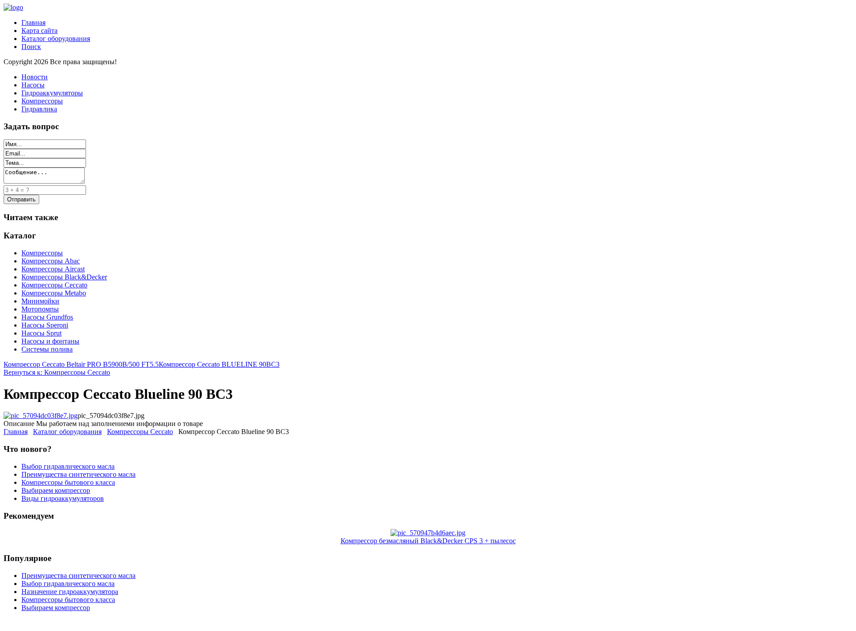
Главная (33, 22)
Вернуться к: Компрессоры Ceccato (57, 372)
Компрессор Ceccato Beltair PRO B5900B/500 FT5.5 (81, 364)
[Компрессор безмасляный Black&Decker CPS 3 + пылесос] (428, 533)
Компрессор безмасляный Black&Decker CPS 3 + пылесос (428, 541)
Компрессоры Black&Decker (64, 277)
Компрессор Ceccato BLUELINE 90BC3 (219, 364)
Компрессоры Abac (50, 261)
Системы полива (47, 349)
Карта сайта (39, 30)
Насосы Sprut (41, 333)
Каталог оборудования (55, 38)
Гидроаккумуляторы (52, 93)
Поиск (31, 46)
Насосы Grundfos (47, 317)
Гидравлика (39, 109)
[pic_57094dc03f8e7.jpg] (41, 415)
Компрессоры (42, 101)
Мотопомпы (40, 309)
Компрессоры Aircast (53, 269)
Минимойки (40, 301)
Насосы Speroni (44, 325)
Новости (34, 77)
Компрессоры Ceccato (54, 285)
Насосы (33, 85)
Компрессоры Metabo (53, 293)
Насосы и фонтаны (50, 341)
